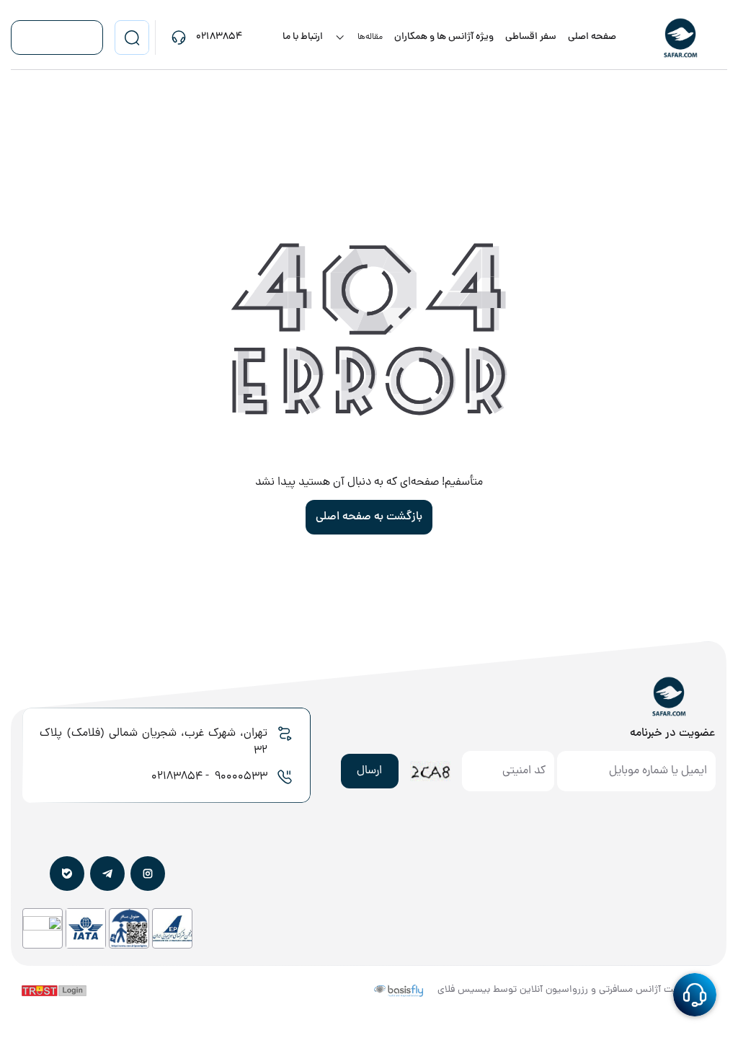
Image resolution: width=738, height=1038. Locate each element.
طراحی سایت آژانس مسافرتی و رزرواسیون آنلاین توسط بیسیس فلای (576, 990)
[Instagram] (147, 873)
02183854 (177, 777)
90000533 (239, 777)
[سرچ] (132, 37)
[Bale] (67, 873)
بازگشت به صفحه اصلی (369, 517)
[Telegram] (107, 873)
